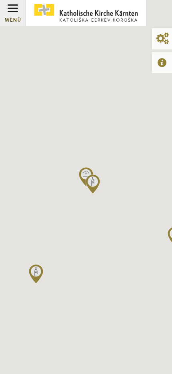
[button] (93, 184)
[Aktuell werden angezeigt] (162, 62)
